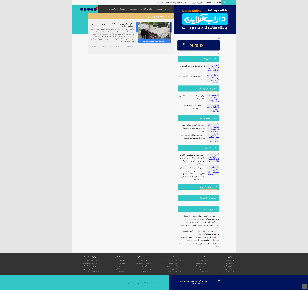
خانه (170, 9)
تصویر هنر (122, 263)
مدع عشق (122, 271)
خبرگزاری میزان (229, 271)
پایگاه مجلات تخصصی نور (90, 263)
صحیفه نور (121, 266)
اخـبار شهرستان (140, 283)
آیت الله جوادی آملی (173, 260)
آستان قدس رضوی (91, 260)
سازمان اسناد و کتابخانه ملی (88, 266)
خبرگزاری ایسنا (229, 263)
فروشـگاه (122, 9)
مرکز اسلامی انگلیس (145, 269)
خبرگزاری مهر (229, 269)
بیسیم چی (122, 260)
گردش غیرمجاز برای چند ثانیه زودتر (192, 66)
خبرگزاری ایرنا (229, 260)
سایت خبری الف (201, 260)
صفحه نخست (153, 283)
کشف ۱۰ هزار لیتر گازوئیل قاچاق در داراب (201, 243)
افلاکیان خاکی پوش (146, 9)
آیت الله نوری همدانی (173, 269)
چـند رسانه (133, 9)
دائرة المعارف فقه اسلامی (144, 263)
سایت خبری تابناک (201, 266)
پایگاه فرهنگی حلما (146, 260)
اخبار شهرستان (161, 9)
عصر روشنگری (120, 269)
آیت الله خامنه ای (174, 263)
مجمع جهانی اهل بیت (146, 266)
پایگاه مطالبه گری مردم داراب (198, 283)
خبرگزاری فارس (229, 266)
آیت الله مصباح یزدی (173, 266)
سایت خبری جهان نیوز (199, 269)
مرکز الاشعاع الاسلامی (145, 271)
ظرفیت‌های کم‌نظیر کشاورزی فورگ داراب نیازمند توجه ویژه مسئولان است (191, 2)
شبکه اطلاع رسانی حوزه (90, 269)
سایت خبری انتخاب (200, 263)
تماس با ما (128, 283)
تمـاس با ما (113, 9)
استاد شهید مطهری (173, 271)
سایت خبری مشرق (200, 271)
